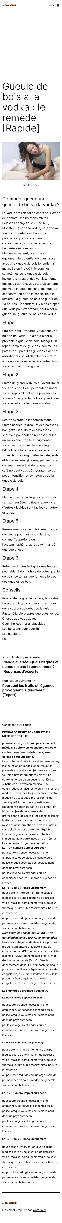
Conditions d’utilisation (16, 724)
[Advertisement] (31, 44)
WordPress (39, 1210)
